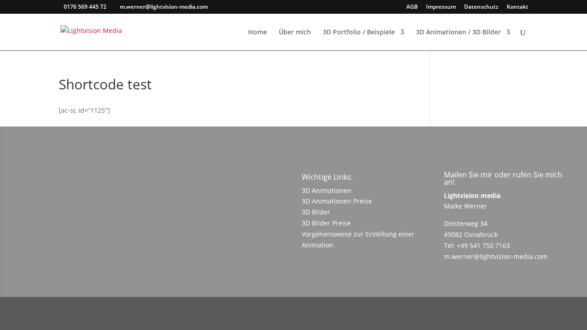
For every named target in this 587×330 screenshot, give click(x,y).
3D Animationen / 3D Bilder (458, 32)
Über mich (295, 32)
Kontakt (517, 7)
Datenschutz (481, 7)
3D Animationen (326, 190)
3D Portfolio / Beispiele (359, 32)
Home (257, 32)
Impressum (441, 7)
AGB (412, 7)
